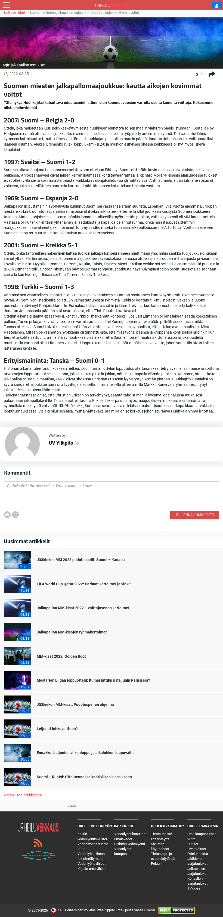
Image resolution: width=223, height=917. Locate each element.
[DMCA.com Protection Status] (176, 910)
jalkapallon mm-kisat (28, 65)
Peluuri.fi (157, 863)
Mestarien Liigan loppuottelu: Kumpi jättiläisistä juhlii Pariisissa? (93, 680)
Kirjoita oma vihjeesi (93, 869)
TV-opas (193, 888)
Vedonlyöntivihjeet (92, 863)
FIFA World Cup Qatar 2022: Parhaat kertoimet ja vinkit (84, 584)
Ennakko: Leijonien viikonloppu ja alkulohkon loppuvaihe (86, 752)
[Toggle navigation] (6, 5)
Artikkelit (20, 13)
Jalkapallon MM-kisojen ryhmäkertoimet (72, 632)
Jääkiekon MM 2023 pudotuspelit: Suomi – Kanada (81, 560)
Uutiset (192, 844)
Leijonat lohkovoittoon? (57, 729)
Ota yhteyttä (160, 839)
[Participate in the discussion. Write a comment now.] (111, 495)
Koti (7, 13)
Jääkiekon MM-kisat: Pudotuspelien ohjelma (75, 704)
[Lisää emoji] (15, 514)
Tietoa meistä (161, 834)
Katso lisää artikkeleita (23, 795)
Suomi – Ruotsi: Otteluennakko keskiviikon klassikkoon (84, 777)
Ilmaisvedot (123, 839)
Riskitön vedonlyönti (129, 844)
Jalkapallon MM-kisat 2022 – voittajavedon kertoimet (83, 608)
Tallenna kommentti (195, 515)
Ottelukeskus (197, 854)
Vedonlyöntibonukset (130, 834)
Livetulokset (196, 849)
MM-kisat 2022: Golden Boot (61, 656)
